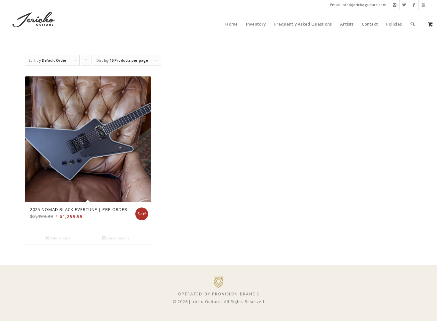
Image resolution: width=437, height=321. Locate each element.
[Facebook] (413, 5)
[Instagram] (394, 5)
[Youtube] (423, 5)
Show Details (118, 238)
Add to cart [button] (60, 238)
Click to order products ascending (86, 62)
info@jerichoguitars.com (364, 4)
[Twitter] (404, 5)
